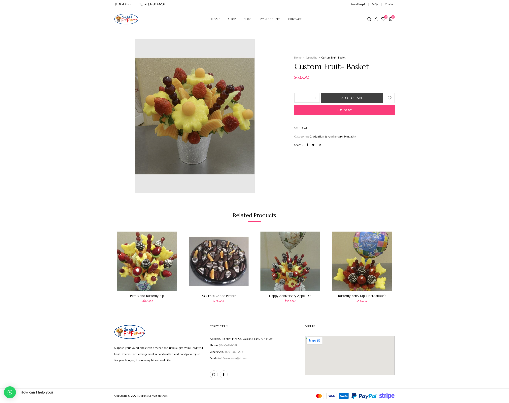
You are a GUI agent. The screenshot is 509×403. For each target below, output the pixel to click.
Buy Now (344, 110)
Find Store (125, 4)
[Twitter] (313, 145)
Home (297, 57)
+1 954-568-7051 (155, 4)
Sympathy (311, 57)
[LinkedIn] (320, 145)
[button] (391, 19)
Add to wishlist (390, 98)
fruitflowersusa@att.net (232, 358)
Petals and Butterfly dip (147, 296)
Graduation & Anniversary (326, 136)
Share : (298, 145)
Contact (390, 4)
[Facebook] (307, 145)
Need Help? (358, 4)
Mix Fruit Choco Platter (219, 296)
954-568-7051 (228, 345)
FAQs (375, 4)
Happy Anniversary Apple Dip (290, 296)
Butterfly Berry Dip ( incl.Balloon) (362, 296)
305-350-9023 (234, 352)
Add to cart (352, 98)
